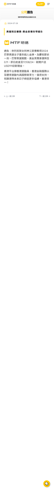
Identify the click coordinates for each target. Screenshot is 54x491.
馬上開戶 (40, 4)
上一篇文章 (10, 96)
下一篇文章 (43, 96)
